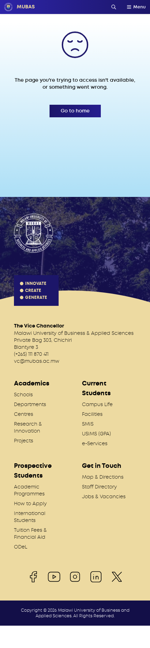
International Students (29, 516)
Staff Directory (99, 487)
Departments (30, 404)
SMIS (87, 424)
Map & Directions (102, 477)
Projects (23, 440)
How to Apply (30, 503)
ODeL (20, 547)
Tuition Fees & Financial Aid (30, 533)
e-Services (94, 443)
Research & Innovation (28, 427)
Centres (23, 414)
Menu (139, 7)
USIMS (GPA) (96, 433)
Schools (23, 394)
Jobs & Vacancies (104, 496)
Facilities (92, 414)
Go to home (75, 111)
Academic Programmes (29, 490)
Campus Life (97, 404)
